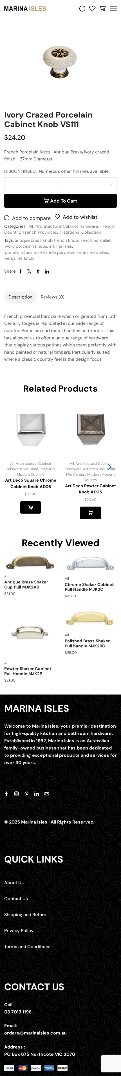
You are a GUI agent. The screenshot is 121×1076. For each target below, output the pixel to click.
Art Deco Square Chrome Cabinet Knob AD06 (30, 483)
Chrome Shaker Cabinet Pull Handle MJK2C (89, 587)
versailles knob (19, 258)
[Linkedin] (36, 794)
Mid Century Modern (83, 474)
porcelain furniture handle (30, 252)
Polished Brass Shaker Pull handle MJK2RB (87, 643)
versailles (99, 252)
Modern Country (30, 474)
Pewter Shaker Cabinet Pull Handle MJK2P (27, 671)
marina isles (60, 246)
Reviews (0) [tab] (52, 297)
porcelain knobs (73, 252)
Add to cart (63, 201)
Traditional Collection (80, 232)
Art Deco (30, 468)
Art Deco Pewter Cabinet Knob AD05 (90, 489)
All (30, 226)
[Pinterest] (26, 794)
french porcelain (95, 240)
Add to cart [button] (30, 507)
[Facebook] (6, 794)
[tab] (20, 297)
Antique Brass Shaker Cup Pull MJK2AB (26, 584)
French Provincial (40, 232)
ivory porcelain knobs (26, 246)
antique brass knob (34, 240)
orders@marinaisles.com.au (35, 1033)
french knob (66, 240)
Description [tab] (20, 297)
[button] (110, 467)
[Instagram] (16, 794)
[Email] (46, 794)
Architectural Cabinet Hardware (66, 226)
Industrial (47, 468)
